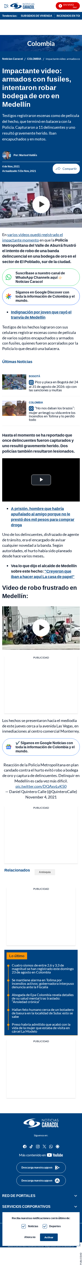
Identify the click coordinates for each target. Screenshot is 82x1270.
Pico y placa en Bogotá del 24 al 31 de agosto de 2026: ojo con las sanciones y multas (53, 386)
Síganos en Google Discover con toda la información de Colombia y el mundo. (45, 296)
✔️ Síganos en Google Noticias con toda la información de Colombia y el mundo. (45, 747)
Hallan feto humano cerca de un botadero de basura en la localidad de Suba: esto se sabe (43, 1012)
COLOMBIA (34, 58)
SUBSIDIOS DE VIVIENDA (36, 15)
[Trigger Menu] (6, 5)
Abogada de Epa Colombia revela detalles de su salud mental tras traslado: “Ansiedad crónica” (43, 998)
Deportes (55, 1226)
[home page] (41, 1123)
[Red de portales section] (76, 1195)
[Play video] (41, 204)
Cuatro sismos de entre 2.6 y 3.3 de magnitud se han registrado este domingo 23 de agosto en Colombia (43, 968)
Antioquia (45, 872)
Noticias (33, 1226)
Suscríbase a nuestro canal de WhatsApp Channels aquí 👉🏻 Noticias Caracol (40, 277)
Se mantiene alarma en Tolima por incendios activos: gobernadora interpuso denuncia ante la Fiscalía (43, 983)
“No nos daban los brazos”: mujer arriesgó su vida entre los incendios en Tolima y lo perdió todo (52, 414)
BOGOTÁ (34, 376)
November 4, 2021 (41, 797)
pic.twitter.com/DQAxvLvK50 (41, 786)
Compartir (66, 169)
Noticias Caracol (12, 58)
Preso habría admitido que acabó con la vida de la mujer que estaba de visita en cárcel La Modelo (41, 1027)
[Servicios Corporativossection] (76, 1206)
